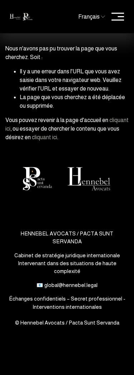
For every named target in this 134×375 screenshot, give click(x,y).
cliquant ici (44, 137)
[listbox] (88, 16)
